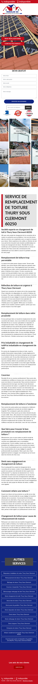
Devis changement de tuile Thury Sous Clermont (19, 596)
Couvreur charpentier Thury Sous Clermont (19, 587)
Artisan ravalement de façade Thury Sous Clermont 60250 (19, 633)
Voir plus (19, 667)
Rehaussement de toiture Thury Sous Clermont (19, 578)
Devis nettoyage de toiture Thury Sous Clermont (19, 619)
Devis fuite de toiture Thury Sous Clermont (19, 600)
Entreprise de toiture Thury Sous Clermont (19, 628)
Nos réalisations (13, 38)
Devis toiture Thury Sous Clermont (19, 614)
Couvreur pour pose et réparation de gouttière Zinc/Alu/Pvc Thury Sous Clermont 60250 (19, 639)
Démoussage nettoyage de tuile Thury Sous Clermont (19, 591)
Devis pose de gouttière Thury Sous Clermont (19, 605)
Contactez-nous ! (13, 43)
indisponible (9, 1)
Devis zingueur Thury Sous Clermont (19, 623)
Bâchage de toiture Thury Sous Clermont (19, 582)
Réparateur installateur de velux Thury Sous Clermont (19, 573)
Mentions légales (28, 680)
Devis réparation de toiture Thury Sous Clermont (19, 610)
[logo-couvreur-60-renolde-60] (12, 9)
